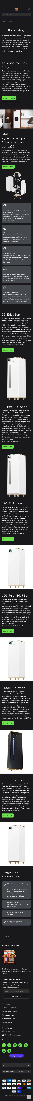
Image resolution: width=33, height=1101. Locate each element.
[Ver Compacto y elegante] (18, 198)
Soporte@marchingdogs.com (15, 1035)
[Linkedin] (4, 1051)
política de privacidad (9, 1019)
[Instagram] (15, 1045)
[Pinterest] (26, 1045)
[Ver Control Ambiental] (15, 186)
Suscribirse (16, 996)
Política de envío (7, 1022)
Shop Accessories (10, 103)
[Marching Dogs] (16, 9)
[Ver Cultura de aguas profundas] (18, 192)
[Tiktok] (9, 1051)
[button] (16, 14)
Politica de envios (8, 1015)
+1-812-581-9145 (10, 1031)
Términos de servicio (9, 1008)
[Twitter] (9, 1045)
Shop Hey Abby (9, 98)
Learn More (7, 350)
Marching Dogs (10, 1095)
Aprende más (8, 166)
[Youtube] (20, 1045)
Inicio (3, 21)
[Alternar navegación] (4, 9)
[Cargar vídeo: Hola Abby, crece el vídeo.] (16, 119)
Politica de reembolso (9, 1011)
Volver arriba (7, 936)
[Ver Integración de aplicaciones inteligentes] (16, 175)
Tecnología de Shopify (22, 1095)
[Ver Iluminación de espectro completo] (18, 179)
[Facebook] (4, 1045)
